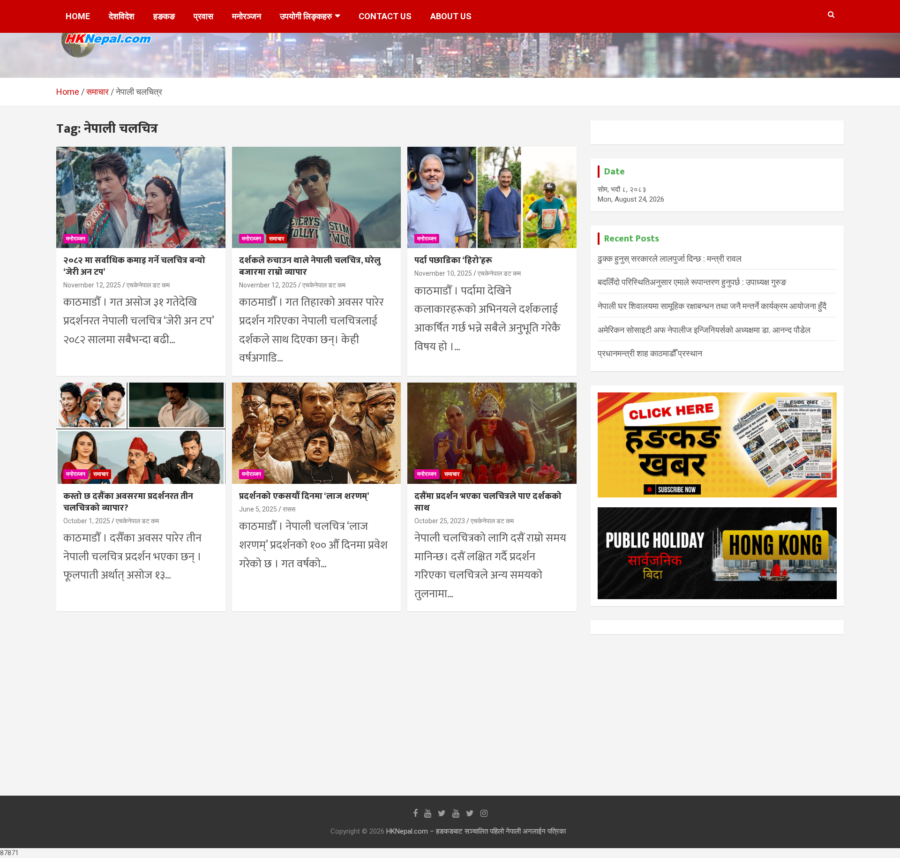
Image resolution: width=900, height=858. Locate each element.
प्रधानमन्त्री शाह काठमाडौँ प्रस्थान (650, 353)
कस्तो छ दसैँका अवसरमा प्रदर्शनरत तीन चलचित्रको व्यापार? (128, 502)
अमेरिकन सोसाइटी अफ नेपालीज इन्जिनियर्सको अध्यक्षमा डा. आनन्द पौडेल (704, 330)
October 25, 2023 (439, 521)
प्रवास (203, 16)
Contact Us (385, 16)
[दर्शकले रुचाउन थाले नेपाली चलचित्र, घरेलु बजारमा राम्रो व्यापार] (317, 197)
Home (78, 16)
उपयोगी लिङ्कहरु (306, 16)
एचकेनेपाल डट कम (148, 285)
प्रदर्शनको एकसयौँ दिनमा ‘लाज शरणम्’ (304, 496)
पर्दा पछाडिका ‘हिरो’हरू (453, 260)
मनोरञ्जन (246, 16)
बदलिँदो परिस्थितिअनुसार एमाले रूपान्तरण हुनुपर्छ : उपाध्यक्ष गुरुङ (692, 282)
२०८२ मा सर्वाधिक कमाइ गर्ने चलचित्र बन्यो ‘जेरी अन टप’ (134, 266)
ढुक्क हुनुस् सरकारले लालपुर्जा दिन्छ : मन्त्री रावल (670, 258)
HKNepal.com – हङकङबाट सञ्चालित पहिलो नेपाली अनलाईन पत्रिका (476, 831)
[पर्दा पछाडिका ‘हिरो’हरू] (492, 197)
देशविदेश (122, 16)
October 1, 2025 (86, 521)
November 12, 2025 (92, 285)
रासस (289, 509)
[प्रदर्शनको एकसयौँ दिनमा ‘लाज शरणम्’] (317, 433)
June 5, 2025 (258, 509)
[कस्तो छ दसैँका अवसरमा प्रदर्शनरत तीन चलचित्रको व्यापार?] (141, 433)
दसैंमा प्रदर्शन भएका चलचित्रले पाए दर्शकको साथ (488, 502)
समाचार (276, 238)
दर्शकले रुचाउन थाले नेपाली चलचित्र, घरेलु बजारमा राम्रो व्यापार (310, 266)
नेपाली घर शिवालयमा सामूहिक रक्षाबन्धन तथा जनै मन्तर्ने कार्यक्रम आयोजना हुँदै (712, 306)
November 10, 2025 (443, 273)
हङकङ (164, 16)
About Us (451, 16)
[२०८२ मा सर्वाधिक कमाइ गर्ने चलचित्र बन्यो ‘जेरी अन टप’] (141, 197)
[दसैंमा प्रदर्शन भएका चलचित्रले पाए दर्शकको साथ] (492, 433)
